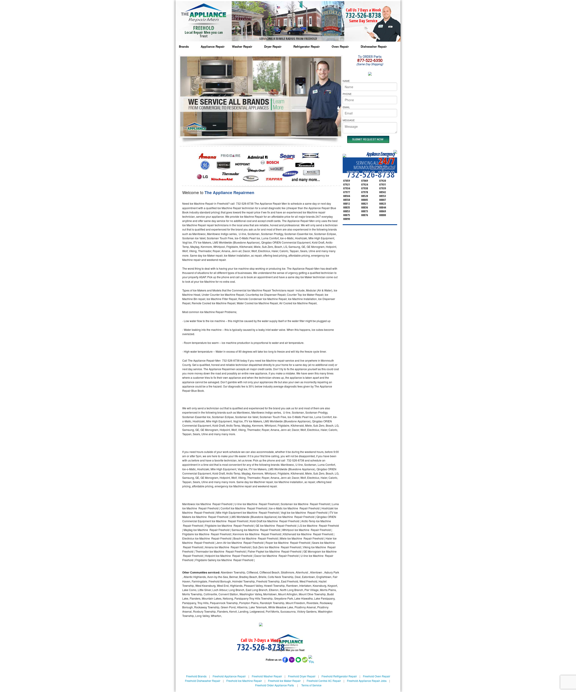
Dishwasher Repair (374, 46)
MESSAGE (349, 120)
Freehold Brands (196, 676)
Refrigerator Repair (306, 46)
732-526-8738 (363, 15)
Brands (184, 46)
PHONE (347, 94)
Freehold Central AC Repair (324, 681)
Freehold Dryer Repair (301, 676)
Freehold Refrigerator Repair (339, 676)
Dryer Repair (272, 46)
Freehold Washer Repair (267, 676)
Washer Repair (242, 46)
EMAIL (346, 107)
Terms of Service (311, 685)
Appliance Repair (213, 46)
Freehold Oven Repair (376, 676)
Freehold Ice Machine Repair (244, 681)
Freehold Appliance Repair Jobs (367, 681)
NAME (346, 81)
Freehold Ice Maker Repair (284, 681)
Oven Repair (340, 46)
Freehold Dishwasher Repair (202, 681)
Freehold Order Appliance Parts (274, 685)
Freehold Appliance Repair (229, 676)
